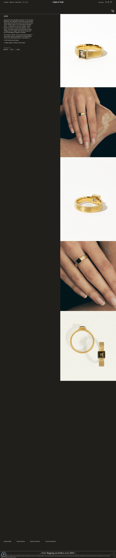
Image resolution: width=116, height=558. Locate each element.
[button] (3, 554)
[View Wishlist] (108, 2)
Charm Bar (18, 2)
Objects (11, 2)
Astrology (25, 2)
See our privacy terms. (11, 557)
